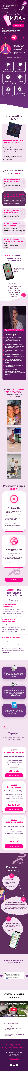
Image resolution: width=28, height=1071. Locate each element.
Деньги (8, 82)
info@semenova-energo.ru (14, 1047)
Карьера (8, 70)
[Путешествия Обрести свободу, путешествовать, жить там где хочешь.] (19, 89)
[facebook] (11, 1065)
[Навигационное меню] (25, 3)
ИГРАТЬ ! (18, 25)
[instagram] (14, 1065)
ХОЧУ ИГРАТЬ (14, 775)
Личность (20, 82)
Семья (8, 94)
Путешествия (20, 94)
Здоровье (20, 70)
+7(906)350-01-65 (14, 1044)
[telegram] (17, 1065)
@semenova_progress (15, 330)
